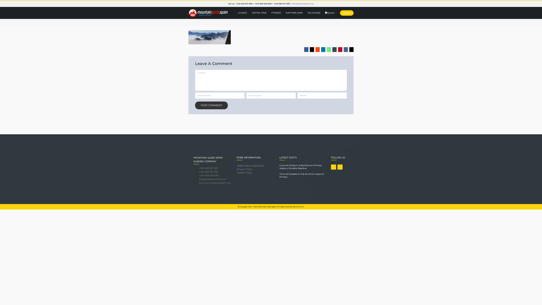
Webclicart (300, 207)
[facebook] (333, 167)
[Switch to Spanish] (329, 13)
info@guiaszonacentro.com (303, 4)
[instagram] (340, 167)
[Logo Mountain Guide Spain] (208, 9)
